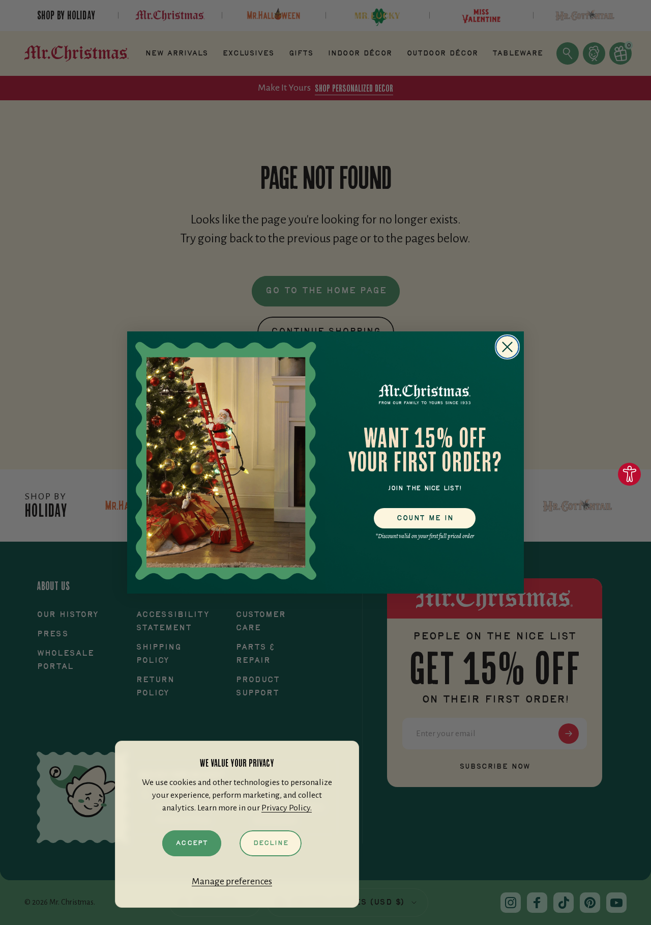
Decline (270, 843)
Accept (191, 843)
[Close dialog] (507, 346)
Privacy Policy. (286, 807)
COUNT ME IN (425, 518)
